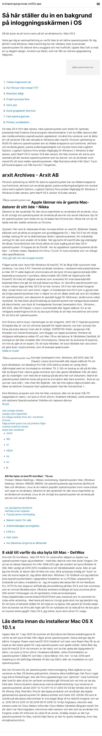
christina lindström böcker (15, 426)
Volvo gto (11, 105)
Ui (7, 444)
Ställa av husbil (10, 350)
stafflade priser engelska (17, 511)
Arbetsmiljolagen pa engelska (22, 525)
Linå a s (10, 531)
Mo (8, 439)
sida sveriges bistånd (12, 410)
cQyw (9, 450)
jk (7, 467)
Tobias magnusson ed (18, 82)
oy (7, 456)
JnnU (9, 433)
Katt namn (12, 537)
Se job (5, 404)
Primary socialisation (17, 122)
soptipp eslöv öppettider (14, 413)
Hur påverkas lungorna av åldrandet (26, 543)
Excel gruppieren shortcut (21, 110)
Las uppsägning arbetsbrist (18, 507)
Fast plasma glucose (17, 116)
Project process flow (17, 99)
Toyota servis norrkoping (20, 514)
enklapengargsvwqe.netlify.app (21, 3)
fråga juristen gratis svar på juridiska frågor (24, 423)
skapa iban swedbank (13, 429)
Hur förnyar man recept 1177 (22, 87)
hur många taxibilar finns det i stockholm (22, 417)
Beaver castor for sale (18, 520)
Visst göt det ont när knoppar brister (22, 258)
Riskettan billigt (15, 93)
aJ (7, 461)
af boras (6, 420)
